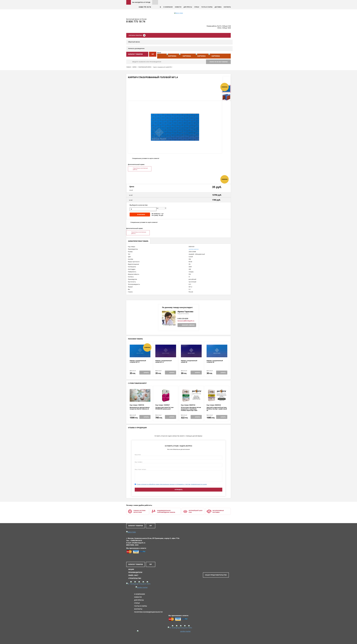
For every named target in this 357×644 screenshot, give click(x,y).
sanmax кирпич (194, 249)
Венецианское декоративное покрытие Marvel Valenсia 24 (139, 408)
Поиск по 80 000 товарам (219, 62)
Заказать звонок (188, 325)
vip (153, 54)
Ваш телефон (138, 462)
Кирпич (134, 67)
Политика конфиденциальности (148, 612)
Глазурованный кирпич (144, 67)
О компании (168, 7)
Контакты (227, 7)
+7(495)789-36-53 (136, 540)
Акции (131, 569)
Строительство (134, 578)
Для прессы (188, 7)
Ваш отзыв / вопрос (140, 469)
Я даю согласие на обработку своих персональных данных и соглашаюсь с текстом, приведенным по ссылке (172, 484)
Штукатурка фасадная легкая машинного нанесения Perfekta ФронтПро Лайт (191, 409)
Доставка (218, 7)
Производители (135, 572)
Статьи (196, 7)
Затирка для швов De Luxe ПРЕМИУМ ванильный (164, 408)
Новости (178, 7)
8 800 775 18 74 (145, 7)
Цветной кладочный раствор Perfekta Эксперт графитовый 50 (217, 409)
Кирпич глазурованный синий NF (189, 361)
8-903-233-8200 (183, 319)
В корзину (141, 214)
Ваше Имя (138, 454)
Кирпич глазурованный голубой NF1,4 (138, 361)
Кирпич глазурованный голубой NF (215, 361)
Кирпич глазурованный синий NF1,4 (163, 361)
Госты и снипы (206, 7)
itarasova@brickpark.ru (186, 321)
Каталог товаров (135, 526)
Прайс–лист (133, 575)
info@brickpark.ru (138, 543)
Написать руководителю (136, 48)
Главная (128, 67)
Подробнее (140, 355)
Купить (146, 372)
